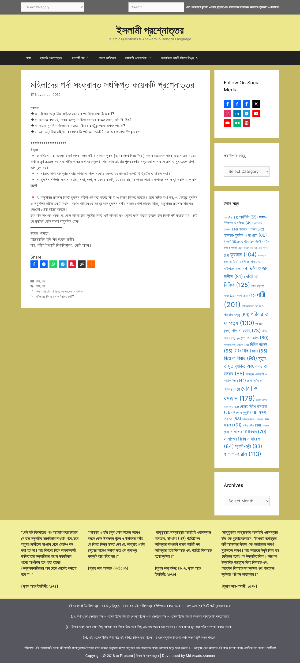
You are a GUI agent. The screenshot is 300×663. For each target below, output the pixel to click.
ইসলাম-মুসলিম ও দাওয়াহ (245, 235)
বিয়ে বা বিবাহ (240, 358)
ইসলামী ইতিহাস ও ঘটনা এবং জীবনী (246, 242)
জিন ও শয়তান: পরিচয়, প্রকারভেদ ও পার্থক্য (59, 291)
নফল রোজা (246, 295)
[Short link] (82, 264)
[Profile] (227, 104)
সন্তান (233, 424)
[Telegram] (63, 264)
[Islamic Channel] (256, 113)
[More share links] (91, 264)
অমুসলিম (231, 217)
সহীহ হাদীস (252, 425)
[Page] (237, 104)
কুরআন (243, 254)
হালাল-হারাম (242, 454)
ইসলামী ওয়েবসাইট (135, 58)
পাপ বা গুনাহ (246, 330)
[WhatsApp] (53, 264)
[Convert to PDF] (72, 264)
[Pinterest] (246, 123)
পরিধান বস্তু (237, 314)
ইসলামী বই (78, 58)
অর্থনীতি (248, 217)
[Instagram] (227, 113)
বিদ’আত (258, 338)
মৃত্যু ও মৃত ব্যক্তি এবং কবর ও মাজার (245, 366)
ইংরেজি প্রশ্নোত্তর (51, 58)
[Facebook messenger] (44, 264)
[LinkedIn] (237, 113)
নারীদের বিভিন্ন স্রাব (253, 306)
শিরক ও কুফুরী (245, 412)
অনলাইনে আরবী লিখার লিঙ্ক (177, 58)
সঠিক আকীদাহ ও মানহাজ (255, 419)
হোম (28, 58)
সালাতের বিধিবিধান (248, 431)
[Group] (246, 104)
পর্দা (43, 281)
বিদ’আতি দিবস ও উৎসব (236, 345)
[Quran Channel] (227, 123)
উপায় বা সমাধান (233, 247)
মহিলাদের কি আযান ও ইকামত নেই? (55, 296)
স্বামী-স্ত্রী (248, 446)
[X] (256, 104)
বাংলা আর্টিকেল (107, 58)
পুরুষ (241, 338)
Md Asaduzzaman (200, 655)
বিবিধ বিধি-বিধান (250, 351)
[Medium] (237, 123)
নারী (38, 281)
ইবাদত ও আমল (251, 229)
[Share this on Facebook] (34, 264)
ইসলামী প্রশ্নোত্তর (150, 30)
